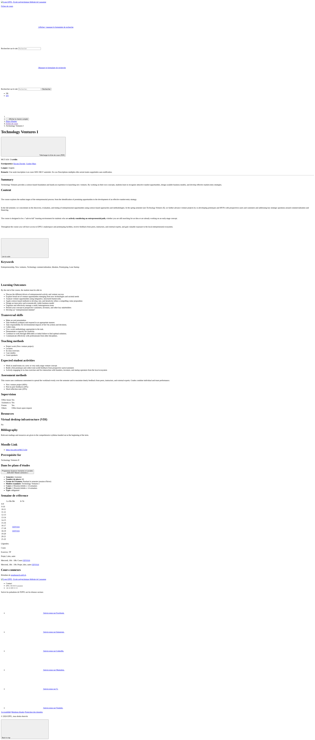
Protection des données (34, 712)
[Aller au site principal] (24, 117)
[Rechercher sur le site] (19, 87)
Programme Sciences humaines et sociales (17, 472)
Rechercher (46, 89)
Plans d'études (11, 121)
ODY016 (16, 527)
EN (7, 96)
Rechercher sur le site (9, 48)
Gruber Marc (31, 164)
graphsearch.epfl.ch (18, 575)
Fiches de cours (7, 6)
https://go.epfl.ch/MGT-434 (16, 450)
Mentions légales (17, 712)
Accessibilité (6, 712)
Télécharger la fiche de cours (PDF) (52, 155)
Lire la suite (6, 257)
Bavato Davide (19, 164)
